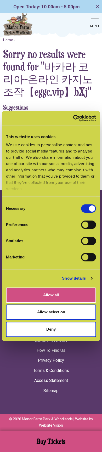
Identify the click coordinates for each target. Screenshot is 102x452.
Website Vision (51, 425)
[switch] (88, 225)
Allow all (51, 295)
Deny (51, 329)
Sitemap (51, 390)
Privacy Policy (51, 360)
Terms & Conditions (51, 370)
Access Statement (51, 380)
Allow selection (51, 312)
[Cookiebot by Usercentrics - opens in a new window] (73, 118)
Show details (74, 278)
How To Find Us (51, 350)
